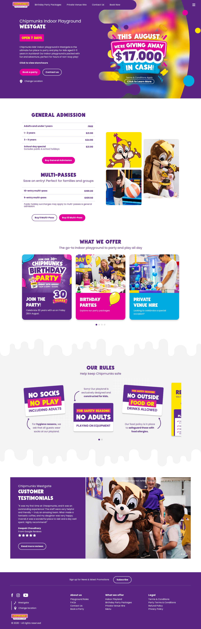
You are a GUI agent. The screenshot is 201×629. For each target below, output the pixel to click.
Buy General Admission (58, 160)
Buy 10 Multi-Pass (72, 218)
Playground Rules (79, 599)
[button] (194, 5)
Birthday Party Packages (48, 5)
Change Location (33, 81)
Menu (108, 609)
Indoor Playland (113, 599)
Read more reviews (32, 546)
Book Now (115, 5)
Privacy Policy (155, 609)
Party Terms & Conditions (162, 603)
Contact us (52, 72)
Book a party (30, 72)
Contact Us (98, 5)
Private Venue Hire (77, 5)
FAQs (73, 603)
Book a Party (77, 609)
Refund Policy (155, 606)
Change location (27, 608)
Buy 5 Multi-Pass (44, 218)
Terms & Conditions (158, 599)
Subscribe (122, 580)
